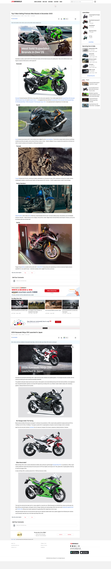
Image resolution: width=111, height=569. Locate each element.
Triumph (17, 178)
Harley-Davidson (18, 215)
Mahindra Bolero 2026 (93, 48)
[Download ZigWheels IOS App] (84, 552)
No (32, 272)
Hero (30, 215)
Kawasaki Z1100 (32, 101)
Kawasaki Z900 (63, 100)
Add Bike (69, 534)
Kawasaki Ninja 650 (66, 98)
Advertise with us (15, 545)
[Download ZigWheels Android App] (74, 552)
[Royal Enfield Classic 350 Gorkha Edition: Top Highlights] (85, 105)
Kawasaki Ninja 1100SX (24, 101)
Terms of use (43, 543)
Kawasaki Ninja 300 (57, 464)
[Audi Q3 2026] (85, 55)
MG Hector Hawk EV (92, 59)
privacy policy (44, 545)
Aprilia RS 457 (70, 507)
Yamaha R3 (64, 507)
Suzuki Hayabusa (49, 139)
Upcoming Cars (92, 75)
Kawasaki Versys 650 (22, 100)
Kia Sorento (91, 64)
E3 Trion (90, 36)
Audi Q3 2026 (91, 53)
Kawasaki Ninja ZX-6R (55, 100)
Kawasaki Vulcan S (33, 100)
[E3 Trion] (85, 37)
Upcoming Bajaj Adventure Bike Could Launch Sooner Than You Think (94, 89)
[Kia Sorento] (85, 66)
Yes (25, 272)
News (14, 539)
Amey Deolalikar (14, 337)
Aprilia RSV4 (39, 267)
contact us (13, 547)
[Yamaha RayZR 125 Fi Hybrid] (85, 16)
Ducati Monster (92, 25)
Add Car (60, 534)
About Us (13, 543)
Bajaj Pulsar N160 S (92, 30)
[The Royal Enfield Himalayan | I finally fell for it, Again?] (85, 84)
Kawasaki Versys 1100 (41, 101)
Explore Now (58, 321)
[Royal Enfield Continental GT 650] (85, 22)
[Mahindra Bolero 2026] (85, 50)
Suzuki (16, 139)
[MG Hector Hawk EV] (85, 60)
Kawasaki (17, 98)
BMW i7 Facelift (92, 69)
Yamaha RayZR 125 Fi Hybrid (94, 14)
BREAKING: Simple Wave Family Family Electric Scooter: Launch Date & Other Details (94, 95)
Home (12, 539)
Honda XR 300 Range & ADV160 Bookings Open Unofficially (93, 100)
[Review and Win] (45, 291)
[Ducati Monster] (85, 27)
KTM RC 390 (19, 509)
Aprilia (23, 267)
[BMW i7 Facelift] (85, 71)
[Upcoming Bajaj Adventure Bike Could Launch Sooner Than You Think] (85, 89)
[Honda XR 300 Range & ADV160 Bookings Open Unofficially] (85, 100)
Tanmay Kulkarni (15, 18)
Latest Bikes (91, 42)
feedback (43, 547)
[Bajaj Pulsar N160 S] (85, 32)
